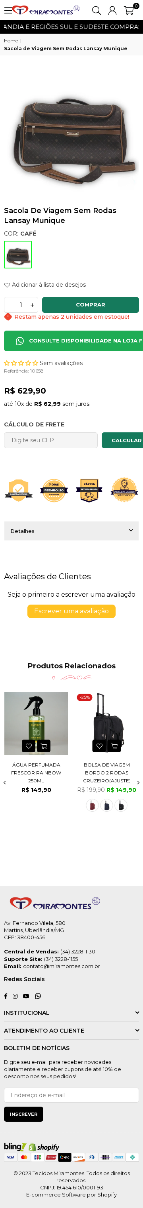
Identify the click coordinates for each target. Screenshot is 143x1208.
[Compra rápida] (114, 746)
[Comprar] (43, 746)
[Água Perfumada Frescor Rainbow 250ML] (36, 723)
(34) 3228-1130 (77, 951)
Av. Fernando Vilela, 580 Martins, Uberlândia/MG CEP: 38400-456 (35, 930)
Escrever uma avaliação (71, 611)
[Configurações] (112, 10)
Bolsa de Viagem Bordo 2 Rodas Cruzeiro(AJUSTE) (107, 772)
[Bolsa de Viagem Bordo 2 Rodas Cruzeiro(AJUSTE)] (107, 723)
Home (11, 41)
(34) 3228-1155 (61, 959)
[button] (128, 10)
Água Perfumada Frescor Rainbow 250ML (36, 772)
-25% (85, 697)
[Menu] (7, 9)
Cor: (20, 233)
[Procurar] (96, 10)
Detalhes (22, 531)
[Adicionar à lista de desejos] (28, 746)
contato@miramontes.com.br (61, 966)
